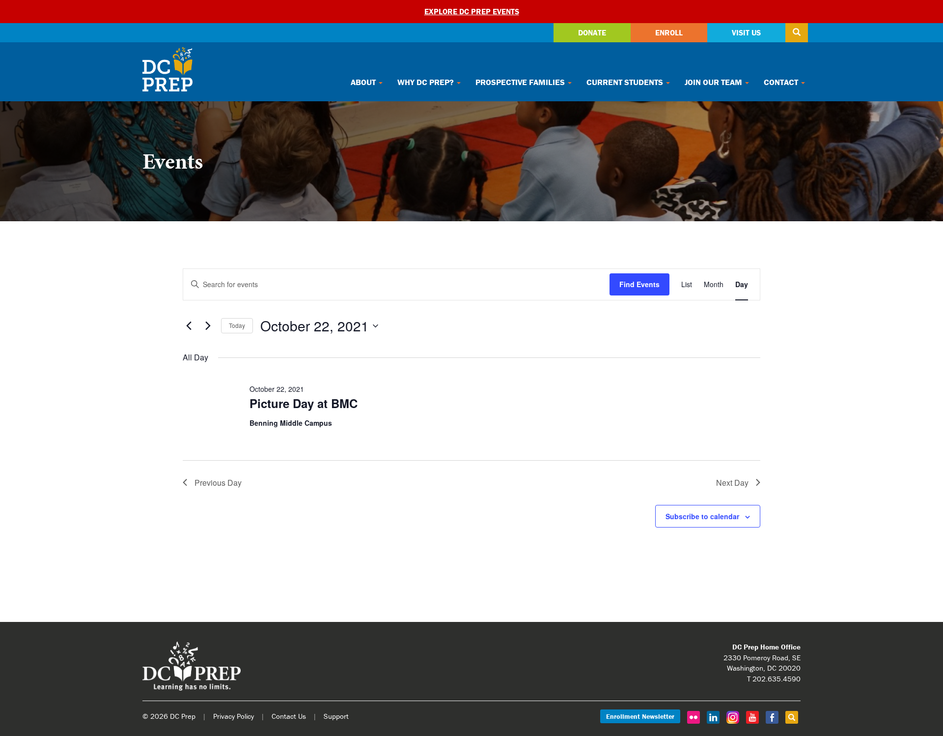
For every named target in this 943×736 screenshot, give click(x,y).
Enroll (669, 32)
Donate (592, 32)
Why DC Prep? (426, 82)
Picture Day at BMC (304, 403)
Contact (782, 82)
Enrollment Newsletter (640, 716)
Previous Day (218, 482)
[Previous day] (188, 326)
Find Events (639, 284)
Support (336, 716)
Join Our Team (714, 82)
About (364, 82)
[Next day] (208, 326)
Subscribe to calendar (702, 516)
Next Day (732, 482)
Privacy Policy (233, 716)
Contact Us (289, 716)
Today (237, 325)
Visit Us (746, 32)
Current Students (625, 82)
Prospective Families (521, 82)
